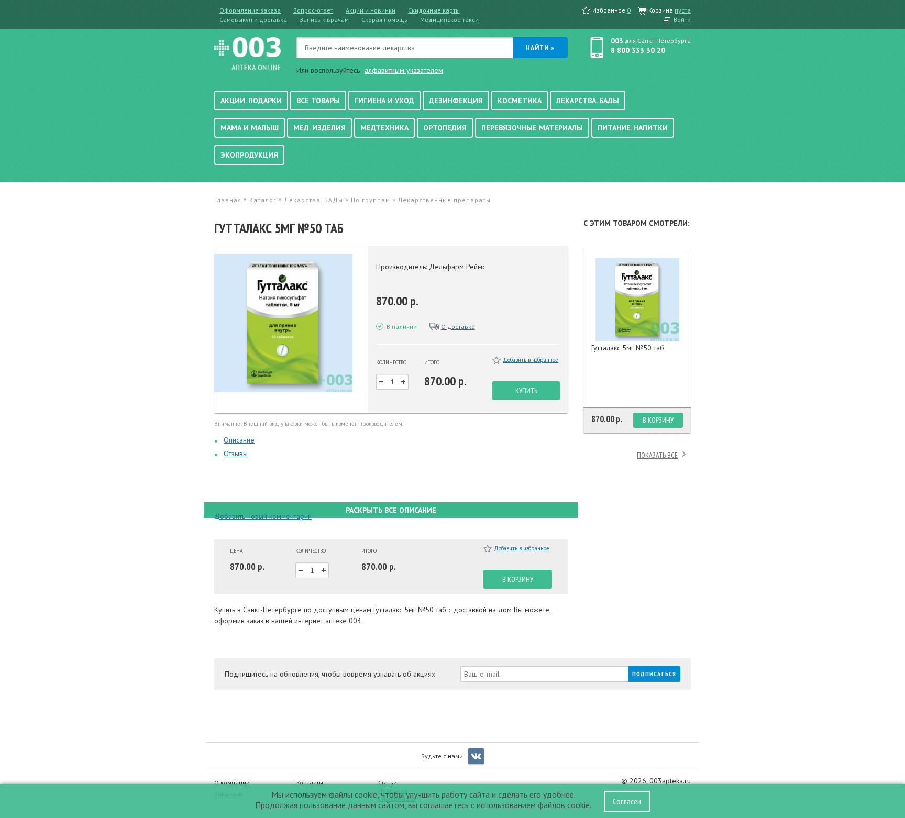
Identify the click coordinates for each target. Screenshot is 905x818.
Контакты (309, 783)
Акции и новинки (370, 10)
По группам (370, 200)
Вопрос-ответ (313, 10)
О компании (232, 783)
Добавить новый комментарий (263, 516)
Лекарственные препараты (444, 200)
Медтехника (384, 127)
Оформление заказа (250, 10)
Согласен (627, 801)
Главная (227, 200)
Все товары (318, 100)
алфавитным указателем (404, 70)
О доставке (458, 326)
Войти (682, 20)
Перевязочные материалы (532, 127)
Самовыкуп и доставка (253, 20)
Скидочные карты (434, 10)
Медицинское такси (449, 20)
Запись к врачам (324, 20)
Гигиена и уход (384, 100)
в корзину (517, 579)
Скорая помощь (384, 20)
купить (526, 390)
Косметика (520, 100)
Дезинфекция (456, 100)
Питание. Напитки (633, 127)
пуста (683, 10)
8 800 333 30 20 (638, 50)
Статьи (387, 783)
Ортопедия (445, 127)
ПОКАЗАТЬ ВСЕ (657, 455)
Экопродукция (249, 155)
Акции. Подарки (251, 100)
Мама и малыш (249, 127)
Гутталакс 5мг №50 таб (627, 347)
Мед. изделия (319, 127)
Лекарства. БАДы (587, 100)
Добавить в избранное (530, 359)
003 (617, 41)
